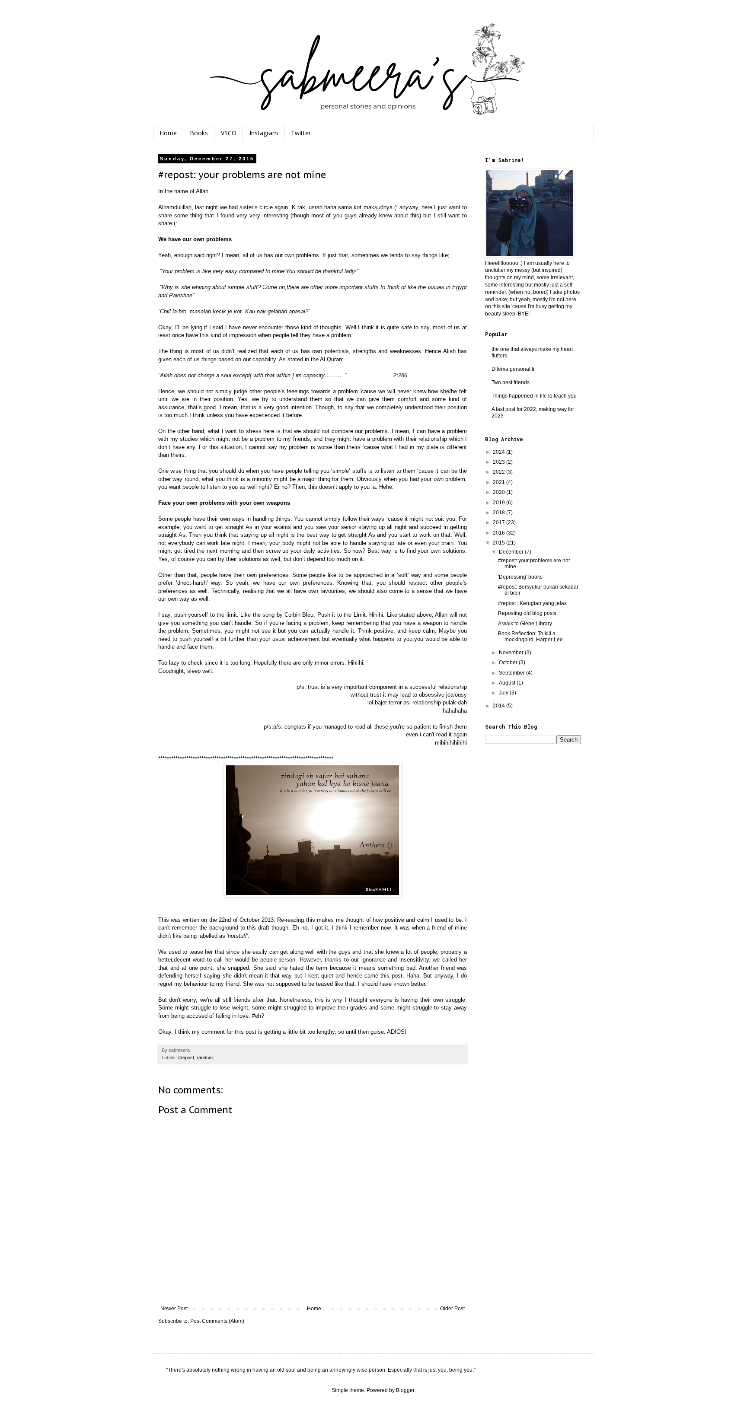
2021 (499, 482)
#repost (186, 1057)
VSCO (228, 133)
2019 (499, 503)
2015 (499, 543)
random (205, 1057)
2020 (499, 492)
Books (199, 133)
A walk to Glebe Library (525, 624)
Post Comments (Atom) (217, 1321)
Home (168, 133)
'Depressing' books (520, 577)
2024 (499, 452)
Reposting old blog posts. (528, 613)
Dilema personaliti (513, 369)
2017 (499, 522)
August (508, 683)
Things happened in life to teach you (534, 396)
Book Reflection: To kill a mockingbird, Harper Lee (530, 637)
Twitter (301, 133)
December (512, 552)
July (504, 693)
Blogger (405, 1390)
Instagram (263, 133)
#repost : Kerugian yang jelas (532, 603)
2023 (499, 462)
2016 (499, 533)
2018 (499, 513)
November (512, 653)
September (512, 673)
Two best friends (511, 382)
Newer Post (174, 1309)
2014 (499, 706)
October (509, 662)
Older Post (452, 1309)
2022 (499, 472)
